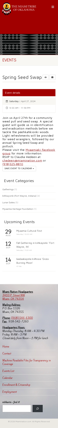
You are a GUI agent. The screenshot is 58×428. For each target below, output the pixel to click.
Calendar (7, 378)
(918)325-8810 (12, 164)
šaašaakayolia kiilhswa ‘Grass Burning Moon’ (32, 260)
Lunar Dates (8, 202)
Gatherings (8, 189)
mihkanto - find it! (11, 402)
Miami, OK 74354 (13, 299)
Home (5, 346)
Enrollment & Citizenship (16, 385)
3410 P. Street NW (13, 295)
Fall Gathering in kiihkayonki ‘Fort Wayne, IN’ (35, 244)
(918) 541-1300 (22, 318)
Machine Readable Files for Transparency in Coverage (26, 362)
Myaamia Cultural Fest (29, 230)
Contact (6, 353)
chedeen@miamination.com (22, 160)
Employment (9, 392)
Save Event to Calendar (19, 168)
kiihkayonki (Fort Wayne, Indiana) (19, 195)
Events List (8, 371)
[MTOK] (19, 8)
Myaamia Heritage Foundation (17, 208)
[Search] (38, 408)
